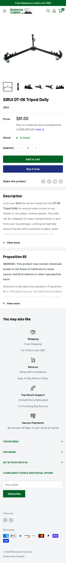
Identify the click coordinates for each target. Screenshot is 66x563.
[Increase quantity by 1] (36, 148)
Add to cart (33, 159)
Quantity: (8, 147)
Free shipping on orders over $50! (33, 2)
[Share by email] (61, 181)
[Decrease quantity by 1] (19, 148)
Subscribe (14, 493)
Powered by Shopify (14, 556)
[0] (60, 11)
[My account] (54, 11)
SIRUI (6, 107)
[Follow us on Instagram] (11, 520)
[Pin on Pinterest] (49, 181)
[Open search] (48, 11)
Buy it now (33, 169)
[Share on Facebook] (43, 181)
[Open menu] (4, 11)
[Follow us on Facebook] (5, 520)
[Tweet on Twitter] (55, 181)
